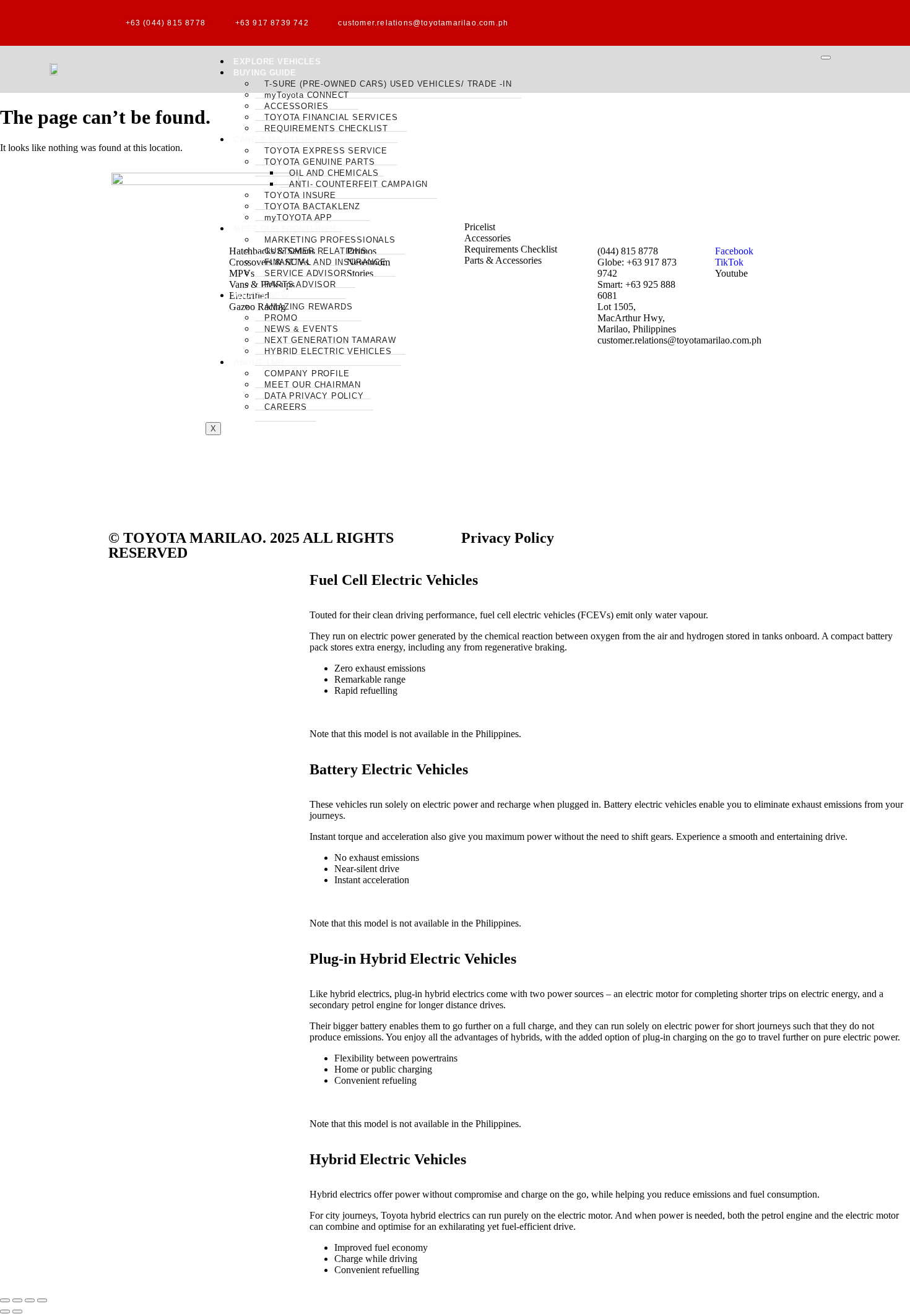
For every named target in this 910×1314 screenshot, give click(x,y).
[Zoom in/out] (5, 1300)
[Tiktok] (705, 21)
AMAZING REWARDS (308, 306)
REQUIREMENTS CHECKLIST (326, 128)
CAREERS (285, 407)
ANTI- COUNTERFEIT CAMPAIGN (358, 184)
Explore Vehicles (277, 61)
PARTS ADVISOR (300, 284)
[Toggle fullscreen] (17, 1300)
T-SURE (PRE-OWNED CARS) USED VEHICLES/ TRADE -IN (387, 84)
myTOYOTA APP (298, 217)
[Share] (30, 1300)
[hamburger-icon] (826, 57)
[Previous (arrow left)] (5, 1311)
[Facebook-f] (665, 21)
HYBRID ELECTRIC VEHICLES (327, 351)
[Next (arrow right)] (17, 1311)
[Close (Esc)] (42, 1300)
